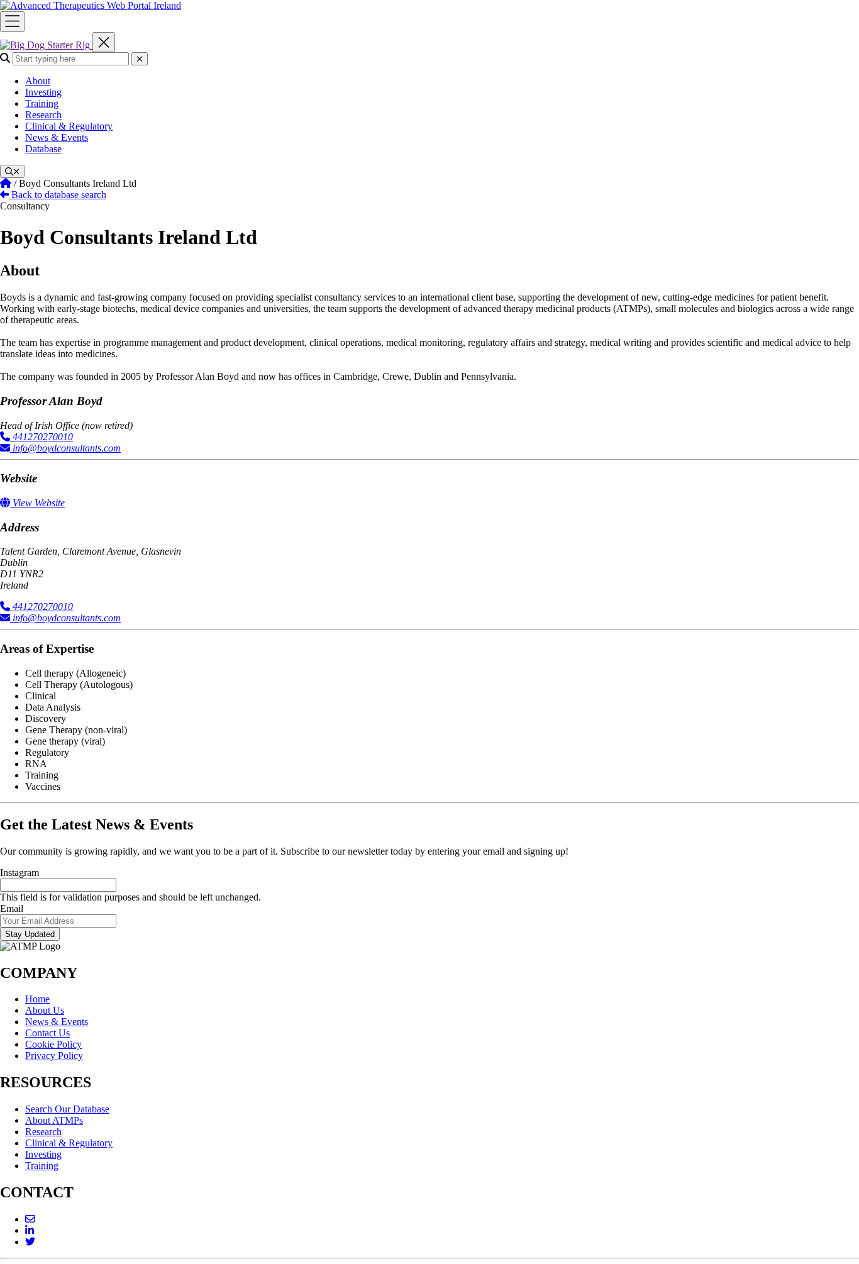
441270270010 (41, 436)
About (37, 80)
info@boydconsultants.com (65, 448)
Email (11, 908)
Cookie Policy (53, 1044)
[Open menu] (12, 21)
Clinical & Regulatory (69, 126)
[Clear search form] (139, 58)
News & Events (56, 137)
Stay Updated (30, 934)
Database (43, 148)
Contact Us (47, 1033)
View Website (37, 502)
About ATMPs (54, 1120)
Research (43, 114)
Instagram (19, 872)
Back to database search (57, 194)
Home (37, 999)
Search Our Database (67, 1109)
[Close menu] (103, 42)
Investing (43, 92)
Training (41, 103)
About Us (44, 1010)
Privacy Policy (54, 1055)
